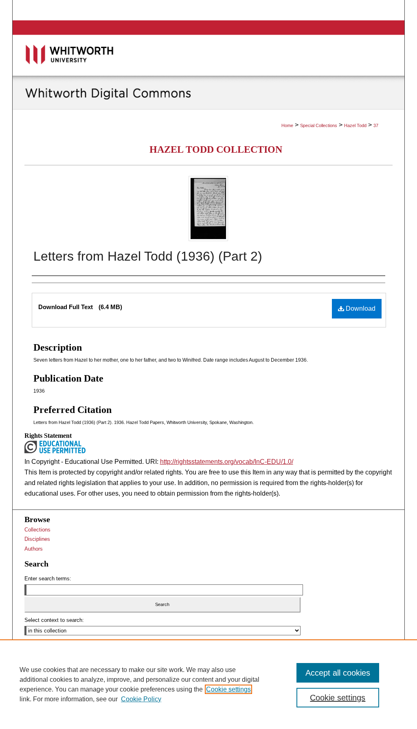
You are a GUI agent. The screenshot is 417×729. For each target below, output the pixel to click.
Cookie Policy (141, 699)
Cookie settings (228, 689)
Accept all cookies (337, 672)
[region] (208, 684)
